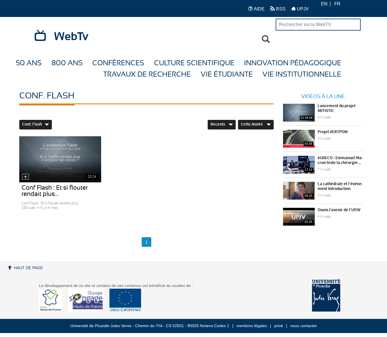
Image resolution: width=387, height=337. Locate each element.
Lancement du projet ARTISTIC (337, 108)
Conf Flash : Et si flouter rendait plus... (55, 191)
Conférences (118, 63)
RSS (280, 9)
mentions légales (252, 325)
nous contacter (303, 325)
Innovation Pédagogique (292, 63)
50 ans (29, 63)
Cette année (252, 124)
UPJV (302, 9)
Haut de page (28, 267)
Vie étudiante (227, 74)
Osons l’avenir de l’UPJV (339, 210)
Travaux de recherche (147, 74)
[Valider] (266, 39)
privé (278, 325)
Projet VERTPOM (333, 132)
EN (324, 3)
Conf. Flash (32, 124)
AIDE (259, 9)
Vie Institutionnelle (301, 74)
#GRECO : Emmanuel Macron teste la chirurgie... (340, 160)
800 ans (67, 63)
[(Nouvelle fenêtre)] (326, 295)
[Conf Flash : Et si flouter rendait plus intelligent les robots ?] (60, 159)
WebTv (71, 36)
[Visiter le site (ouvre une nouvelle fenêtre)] (53, 310)
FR (337, 3)
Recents (218, 124)
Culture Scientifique (194, 63)
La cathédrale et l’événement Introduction (340, 186)
